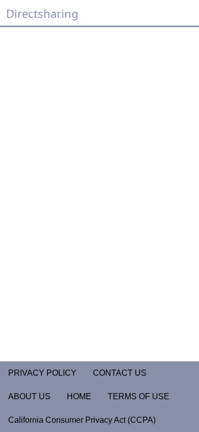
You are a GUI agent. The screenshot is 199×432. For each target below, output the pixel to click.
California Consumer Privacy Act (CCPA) (82, 420)
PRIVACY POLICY (42, 373)
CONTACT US (119, 373)
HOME (79, 396)
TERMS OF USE (138, 396)
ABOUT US (29, 396)
